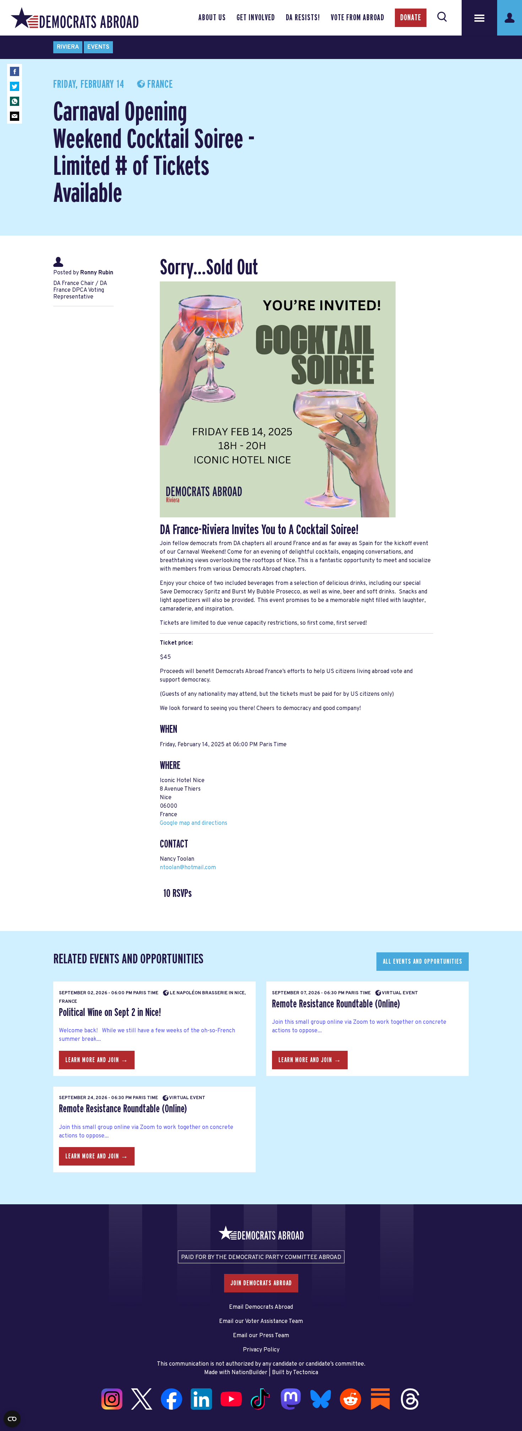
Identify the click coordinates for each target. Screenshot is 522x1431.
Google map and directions (193, 823)
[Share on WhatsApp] (14, 101)
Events (98, 47)
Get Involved (255, 18)
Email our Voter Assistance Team (261, 1321)
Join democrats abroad (261, 1283)
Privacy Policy (261, 1350)
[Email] (14, 116)
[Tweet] (14, 86)
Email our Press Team (261, 1335)
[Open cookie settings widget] (12, 1418)
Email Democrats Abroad (261, 1307)
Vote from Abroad (357, 18)
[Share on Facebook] (14, 71)
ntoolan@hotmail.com (188, 867)
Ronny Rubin (96, 272)
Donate (410, 18)
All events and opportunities (422, 961)
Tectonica (305, 1372)
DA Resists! (303, 18)
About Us (212, 18)
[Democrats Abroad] (74, 17)
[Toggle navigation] (479, 18)
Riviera (68, 47)
